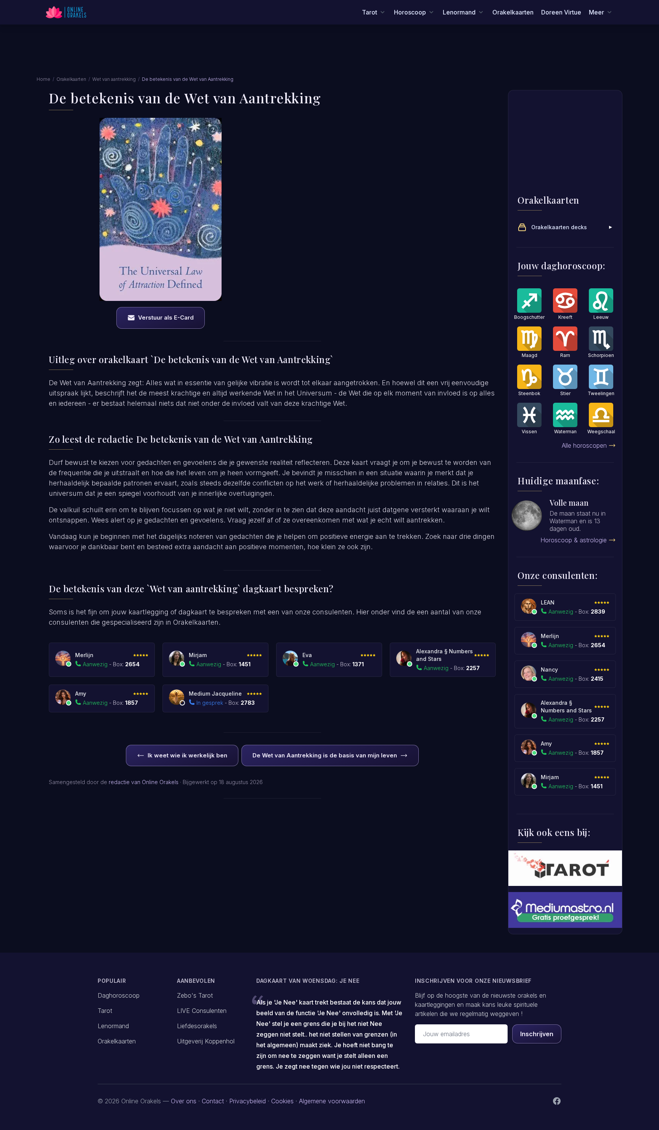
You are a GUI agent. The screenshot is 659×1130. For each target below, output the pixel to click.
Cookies (282, 1101)
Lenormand (113, 1026)
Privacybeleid (247, 1101)
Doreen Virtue (561, 12)
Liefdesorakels (197, 1026)
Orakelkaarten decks (559, 227)
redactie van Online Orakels (143, 782)
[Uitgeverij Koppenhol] (565, 868)
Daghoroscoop (119, 995)
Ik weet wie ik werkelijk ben (187, 755)
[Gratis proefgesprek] (565, 909)
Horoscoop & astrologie (573, 540)
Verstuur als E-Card (166, 317)
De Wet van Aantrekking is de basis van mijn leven (324, 755)
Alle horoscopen (584, 445)
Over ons (183, 1101)
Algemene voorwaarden (332, 1101)
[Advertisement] (329, 54)
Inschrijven (536, 1034)
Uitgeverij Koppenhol (206, 1041)
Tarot (105, 1010)
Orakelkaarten (513, 12)
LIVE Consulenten (202, 1010)
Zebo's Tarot (195, 995)
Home (43, 79)
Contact (213, 1101)
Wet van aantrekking (114, 79)
